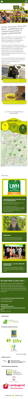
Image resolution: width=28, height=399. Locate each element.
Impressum (8, 395)
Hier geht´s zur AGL (6, 311)
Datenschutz (19, 395)
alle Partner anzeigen (21, 354)
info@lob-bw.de (8, 301)
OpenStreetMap (16, 165)
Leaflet (8, 165)
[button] (15, 141)
